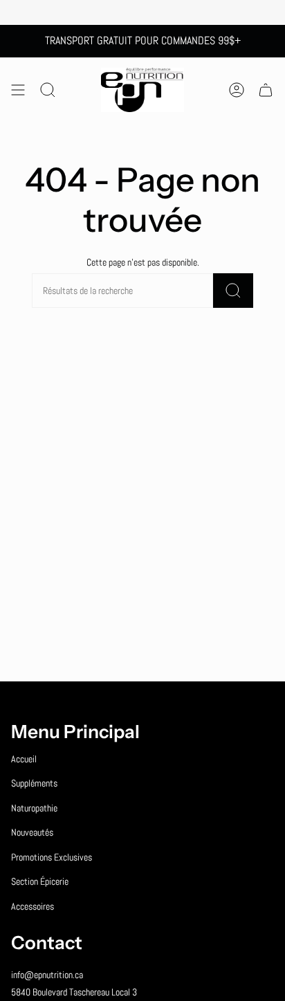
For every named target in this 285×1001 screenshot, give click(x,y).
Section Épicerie (39, 881)
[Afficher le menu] (18, 90)
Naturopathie (34, 808)
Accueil (24, 759)
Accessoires (32, 906)
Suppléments (34, 783)
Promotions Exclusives (51, 857)
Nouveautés (32, 832)
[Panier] (265, 90)
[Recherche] (233, 290)
